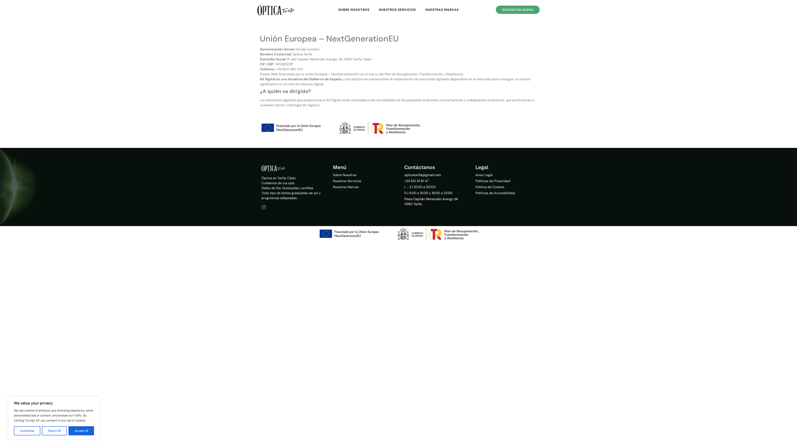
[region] (54, 418)
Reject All (54, 431)
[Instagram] (264, 207)
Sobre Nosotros (353, 10)
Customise (27, 431)
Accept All (81, 431)
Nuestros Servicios (397, 10)
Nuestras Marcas (442, 10)
